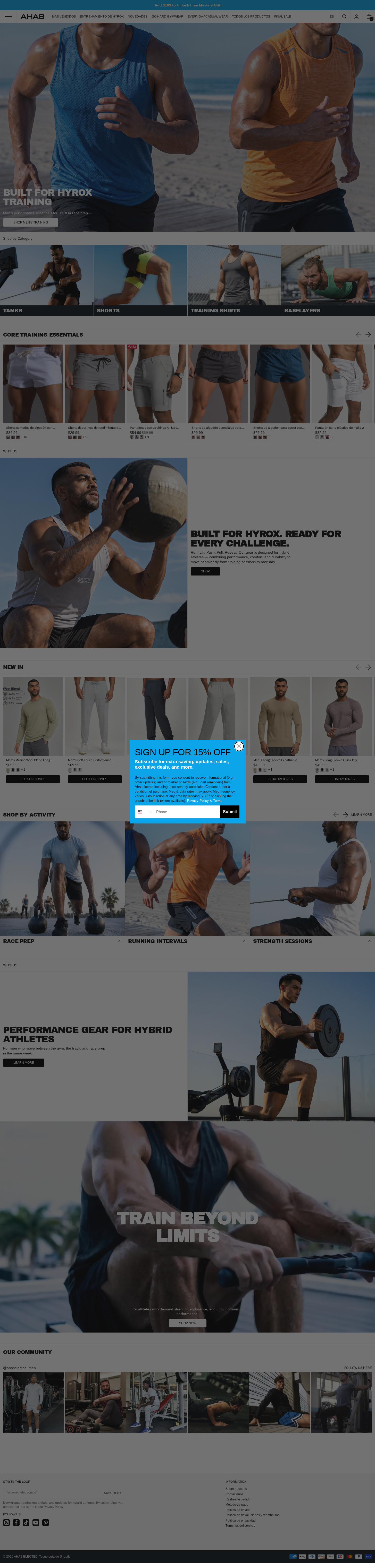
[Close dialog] (239, 746)
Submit (230, 812)
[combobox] (144, 812)
